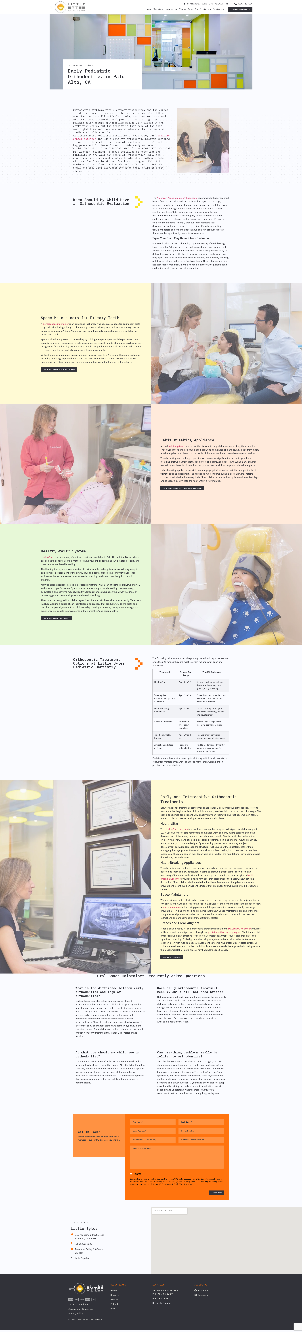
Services (159, 9)
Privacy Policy (75, 1313)
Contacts (218, 9)
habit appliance (176, 446)
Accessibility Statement (80, 1308)
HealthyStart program (176, 829)
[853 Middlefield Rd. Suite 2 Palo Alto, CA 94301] (184, 4)
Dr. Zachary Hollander (239, 928)
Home (148, 9)
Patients (205, 9)
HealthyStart (47, 557)
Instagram (203, 1295)
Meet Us (193, 9)
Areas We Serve (176, 9)
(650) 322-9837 (245, 4)
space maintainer (172, 907)
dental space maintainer (56, 323)
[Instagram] (195, 1295)
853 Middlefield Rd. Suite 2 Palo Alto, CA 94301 (207, 4)
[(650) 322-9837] (235, 4)
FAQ (112, 1308)
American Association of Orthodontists (177, 197)
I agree (137, 1173)
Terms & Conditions (78, 1304)
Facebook (203, 1290)
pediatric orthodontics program (224, 932)
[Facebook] (195, 1290)
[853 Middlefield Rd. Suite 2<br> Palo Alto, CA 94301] (72, 1234)
